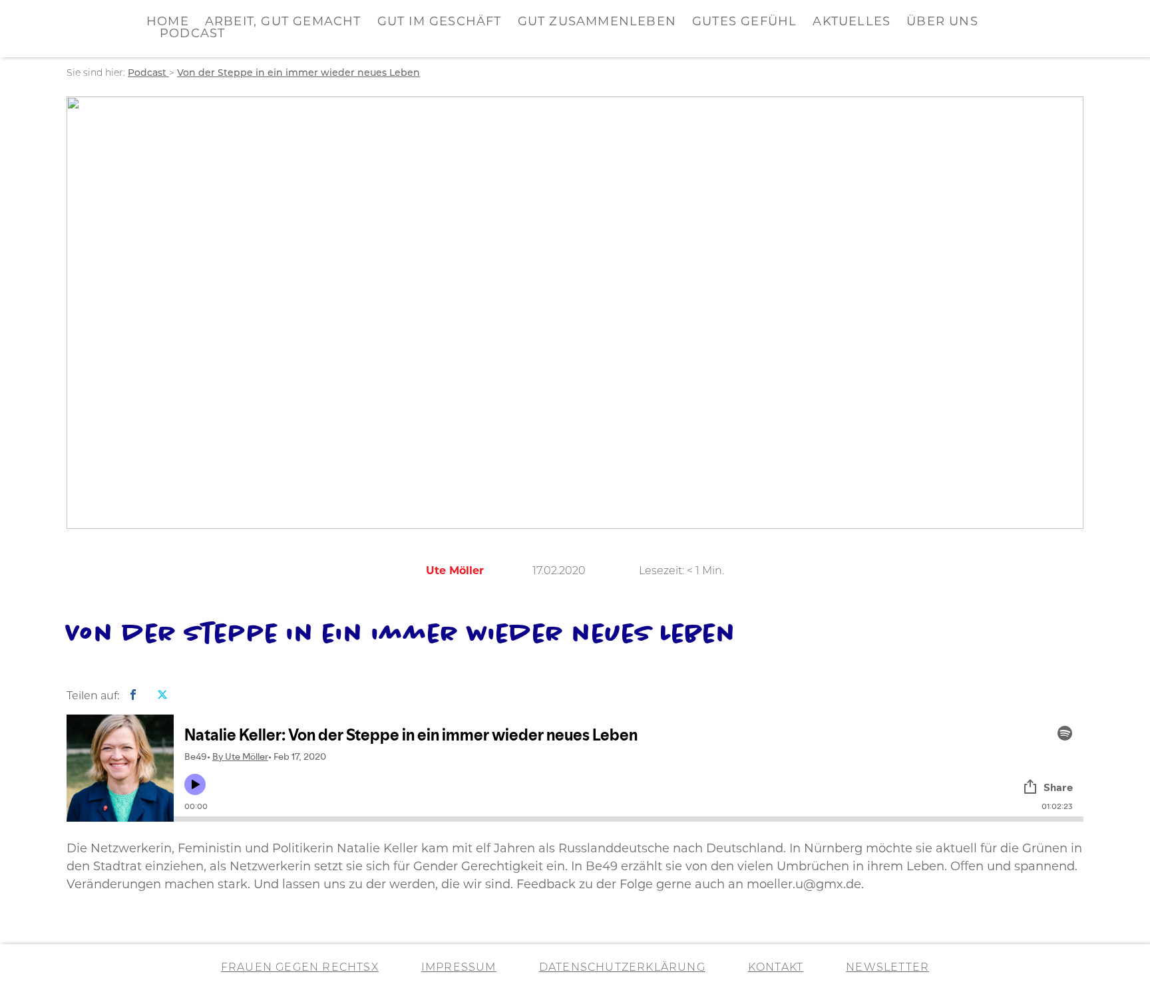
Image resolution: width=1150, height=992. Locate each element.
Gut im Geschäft (439, 23)
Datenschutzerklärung (622, 968)
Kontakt (775, 968)
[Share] (132, 695)
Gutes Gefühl (744, 23)
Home (167, 23)
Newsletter (887, 968)
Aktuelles (851, 23)
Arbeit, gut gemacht (283, 23)
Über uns (942, 23)
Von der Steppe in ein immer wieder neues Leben (298, 74)
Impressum (458, 968)
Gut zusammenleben (597, 23)
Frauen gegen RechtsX (300, 968)
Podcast (192, 35)
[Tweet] (162, 695)
